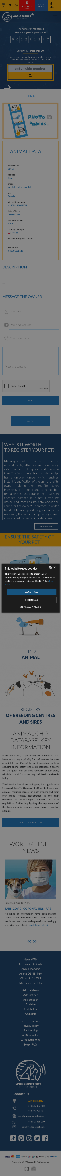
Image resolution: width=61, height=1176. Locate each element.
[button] (30, 607)
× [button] (54, 567)
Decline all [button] (31, 600)
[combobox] (50, 567)
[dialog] (31, 587)
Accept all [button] (31, 592)
